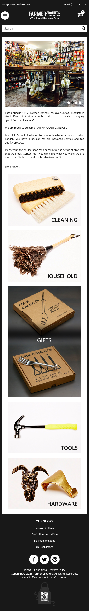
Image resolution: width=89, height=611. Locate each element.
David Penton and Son (44, 534)
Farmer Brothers (44, 528)
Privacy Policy (57, 570)
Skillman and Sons (44, 540)
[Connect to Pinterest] (55, 559)
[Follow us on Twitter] (44, 559)
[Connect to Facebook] (34, 559)
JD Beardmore (44, 546)
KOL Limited (59, 577)
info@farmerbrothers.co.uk (17, 4)
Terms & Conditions (35, 570)
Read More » (12, 166)
